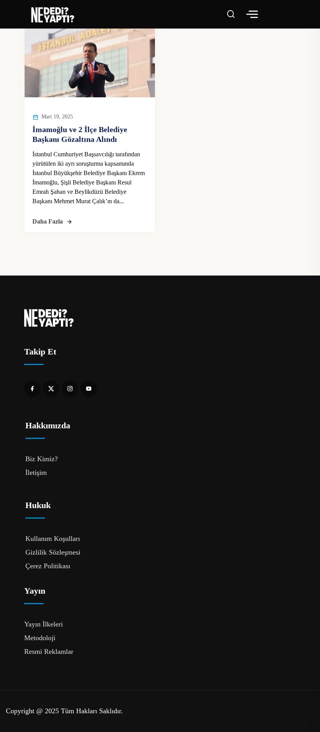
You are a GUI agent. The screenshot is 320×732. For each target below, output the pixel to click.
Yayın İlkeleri (43, 624)
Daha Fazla (47, 221)
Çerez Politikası (47, 566)
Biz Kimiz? (41, 459)
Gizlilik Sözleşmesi (52, 552)
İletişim (36, 472)
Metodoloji (39, 638)
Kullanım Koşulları (52, 538)
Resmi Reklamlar (48, 651)
